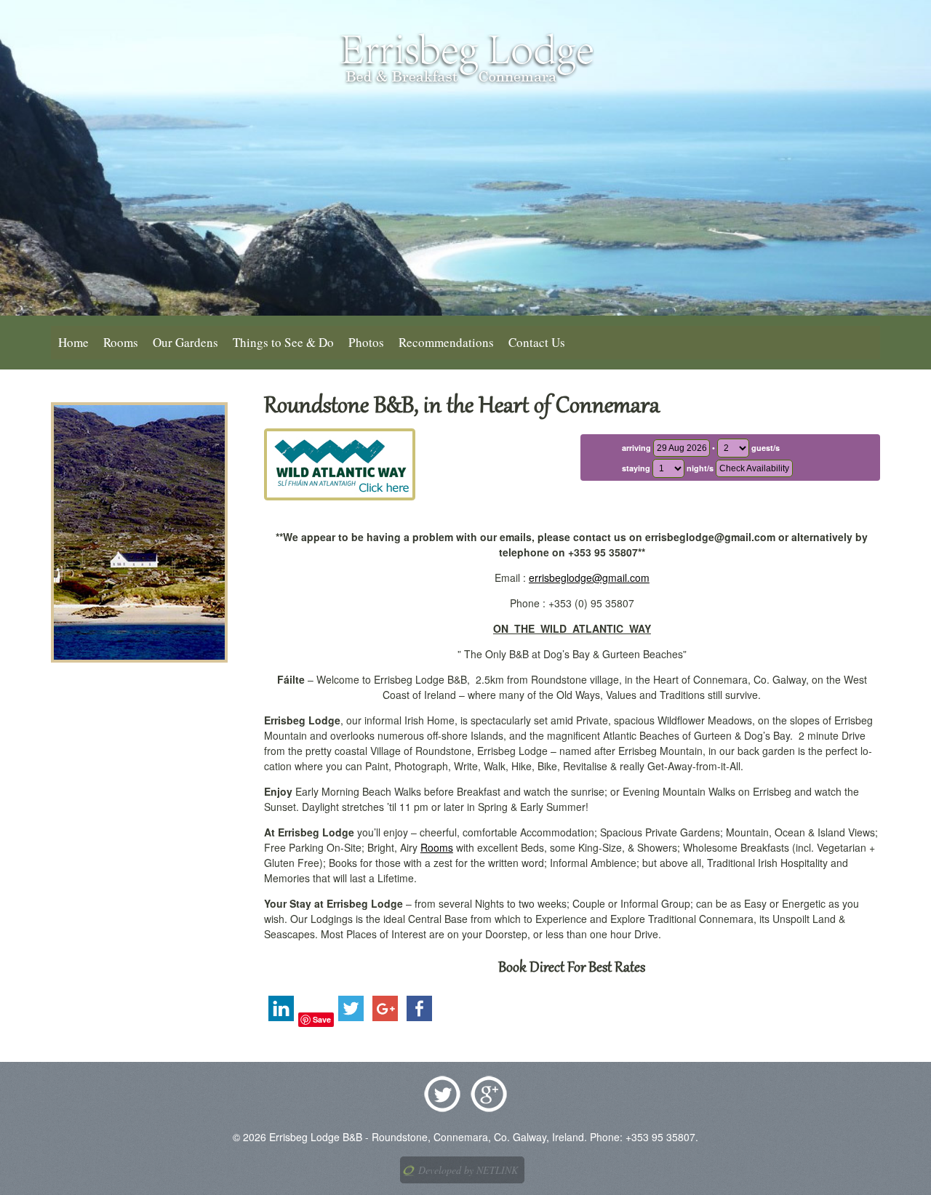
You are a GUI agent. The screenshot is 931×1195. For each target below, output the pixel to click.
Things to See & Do (283, 342)
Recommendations (446, 342)
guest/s (764, 447)
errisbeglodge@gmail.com (589, 577)
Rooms (120, 342)
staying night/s (668, 468)
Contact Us (536, 342)
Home (73, 342)
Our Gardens (185, 342)
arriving (637, 447)
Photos (366, 342)
